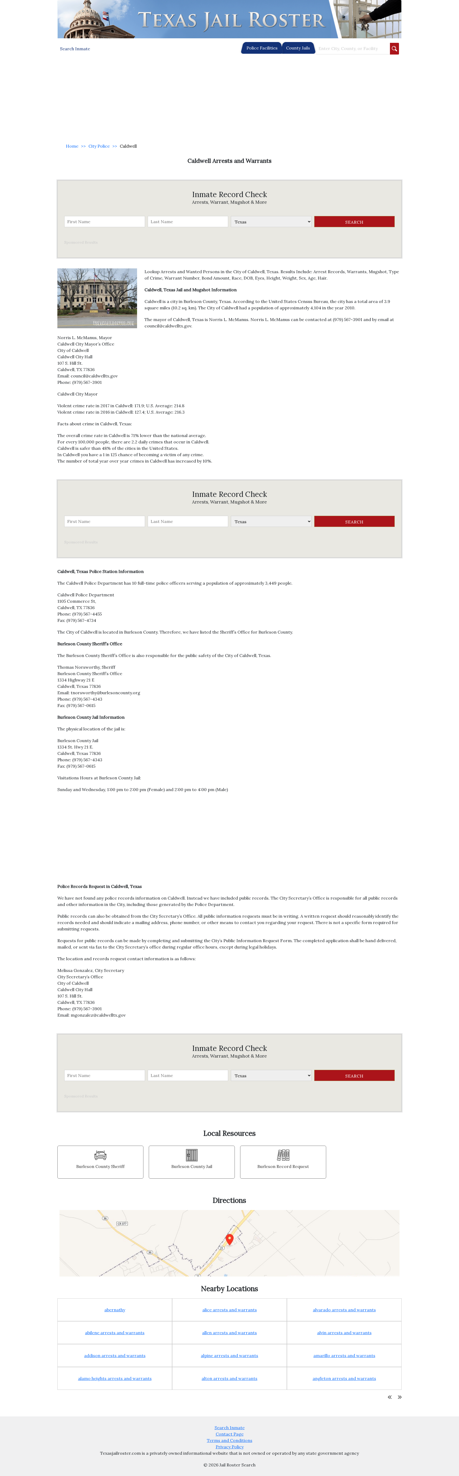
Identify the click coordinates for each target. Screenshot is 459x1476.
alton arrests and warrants (229, 1378)
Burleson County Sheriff (100, 1166)
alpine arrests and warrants (229, 1355)
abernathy (114, 1309)
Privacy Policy (230, 1446)
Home (72, 146)
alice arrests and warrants (229, 1309)
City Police (99, 146)
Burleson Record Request (283, 1166)
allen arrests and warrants (229, 1332)
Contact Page (230, 1434)
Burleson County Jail (191, 1166)
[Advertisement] (229, 99)
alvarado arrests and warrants (344, 1309)
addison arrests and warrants (115, 1355)
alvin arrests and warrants (344, 1332)
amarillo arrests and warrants (344, 1355)
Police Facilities (262, 48)
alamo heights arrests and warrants (115, 1378)
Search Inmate (230, 1427)
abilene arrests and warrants (114, 1332)
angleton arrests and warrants (344, 1378)
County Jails (298, 48)
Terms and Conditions (229, 1440)
